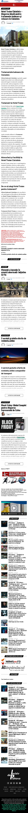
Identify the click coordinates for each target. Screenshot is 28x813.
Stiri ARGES (16, 804)
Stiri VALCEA (19, 809)
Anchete (11, 791)
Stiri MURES (13, 808)
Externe (24, 789)
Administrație (13, 789)
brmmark (9, 23)
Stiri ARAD (10, 804)
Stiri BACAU (23, 804)
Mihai (8, 414)
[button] (14, 508)
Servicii (23, 791)
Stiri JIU (20, 807)
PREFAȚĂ (5, 787)
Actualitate (5, 789)
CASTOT (9, 345)
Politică (19, 789)
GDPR (15, 793)
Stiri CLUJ (20, 806)
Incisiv (8, 279)
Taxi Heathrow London (7, 679)
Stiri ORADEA (20, 808)
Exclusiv (6, 791)
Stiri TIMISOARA (10, 809)
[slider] (12, 513)
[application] (14, 508)
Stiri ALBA (4, 804)
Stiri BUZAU (5, 806)
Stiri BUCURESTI (13, 806)
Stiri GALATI (9, 807)
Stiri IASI (15, 807)
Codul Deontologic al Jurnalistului (16, 787)
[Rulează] (3, 514)
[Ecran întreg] (25, 514)
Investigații (17, 791)
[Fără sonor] (22, 514)
